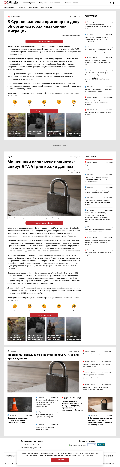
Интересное (90, 70)
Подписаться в (44, 41)
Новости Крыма (15, 16)
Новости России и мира (69, 398)
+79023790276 (32, 444)
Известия (72, 236)
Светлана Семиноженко (71, 35)
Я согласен (60, 460)
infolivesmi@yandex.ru (31, 448)
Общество (90, 34)
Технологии (14, 157)
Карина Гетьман (74, 171)
